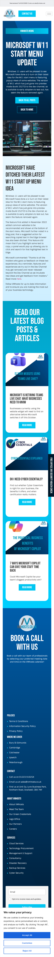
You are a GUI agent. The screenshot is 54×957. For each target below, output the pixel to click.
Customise (27, 943)
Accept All (27, 935)
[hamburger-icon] (49, 14)
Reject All (27, 950)
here (19, 279)
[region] (27, 932)
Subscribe (27, 907)
